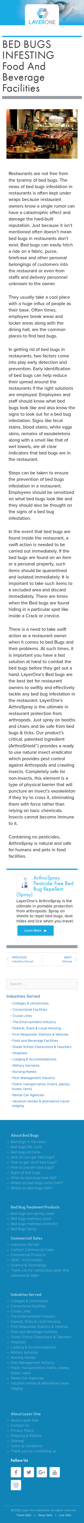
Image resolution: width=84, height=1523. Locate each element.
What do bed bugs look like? (33, 1177)
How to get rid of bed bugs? (34, 1162)
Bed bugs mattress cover (31, 1218)
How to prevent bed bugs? (32, 1167)
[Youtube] (55, 1472)
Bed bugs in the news (28, 1141)
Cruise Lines (22, 1016)
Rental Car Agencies (28, 1095)
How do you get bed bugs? (33, 1157)
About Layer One (26, 1414)
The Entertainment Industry (34, 1022)
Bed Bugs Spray (24, 1229)
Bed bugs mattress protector (34, 1224)
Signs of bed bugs (25, 1172)
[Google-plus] (42, 1472)
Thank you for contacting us (33, 1451)
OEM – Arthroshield (26, 1260)
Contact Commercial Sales (32, 1249)
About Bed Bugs (25, 1135)
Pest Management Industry (33, 1078)
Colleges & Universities (30, 1003)
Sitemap (17, 1441)
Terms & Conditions (26, 1446)
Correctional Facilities (29, 1009)
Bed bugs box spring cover (32, 1213)
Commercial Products (28, 1255)
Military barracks (25, 1065)
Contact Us (20, 1425)
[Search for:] (42, 984)
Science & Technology (28, 1265)
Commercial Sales (26, 1238)
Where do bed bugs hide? (31, 1188)
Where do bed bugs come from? (37, 1183)
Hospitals (19, 1053)
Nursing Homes (24, 1072)
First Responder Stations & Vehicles (40, 1034)
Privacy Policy (22, 1430)
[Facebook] (16, 1472)
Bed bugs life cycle (26, 1147)
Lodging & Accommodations (34, 1059)
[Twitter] (29, 1472)
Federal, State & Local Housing (36, 1028)
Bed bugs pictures (25, 1152)
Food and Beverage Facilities (35, 1041)
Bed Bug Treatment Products (35, 1207)
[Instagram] (16, 1485)
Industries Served (23, 996)
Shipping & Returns (26, 1435)
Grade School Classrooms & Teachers (42, 1047)
